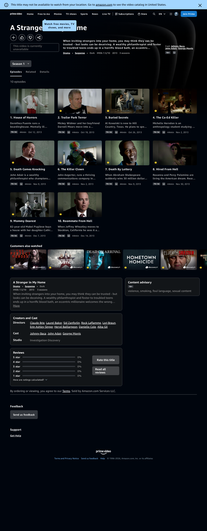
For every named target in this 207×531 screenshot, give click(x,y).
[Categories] (171, 14)
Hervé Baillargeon (65, 326)
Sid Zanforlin (71, 322)
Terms (66, 391)
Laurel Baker (54, 322)
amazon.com (104, 4)
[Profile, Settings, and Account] (176, 14)
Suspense (80, 53)
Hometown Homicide (141, 259)
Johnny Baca (177, 46)
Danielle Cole (87, 326)
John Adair (171, 48)
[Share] (38, 37)
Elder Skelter (179, 259)
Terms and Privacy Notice (66, 458)
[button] (30, 380)
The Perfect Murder (28, 259)
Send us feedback (89, 458)
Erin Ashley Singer (41, 326)
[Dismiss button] (200, 5)
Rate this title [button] (106, 359)
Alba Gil (102, 326)
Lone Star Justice (66, 259)
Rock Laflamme (91, 322)
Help (102, 458)
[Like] (22, 37)
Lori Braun (109, 322)
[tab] (16, 71)
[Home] (16, 14)
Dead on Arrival (103, 259)
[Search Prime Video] (154, 14)
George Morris (185, 48)
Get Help (15, 435)
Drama (66, 53)
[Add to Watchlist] (13, 37)
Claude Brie (37, 322)
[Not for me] (30, 37)
